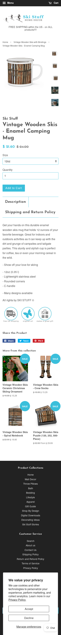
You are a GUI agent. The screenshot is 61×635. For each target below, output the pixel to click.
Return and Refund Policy (30, 559)
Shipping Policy (30, 554)
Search (30, 541)
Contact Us (30, 550)
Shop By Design (30, 510)
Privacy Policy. (17, 600)
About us (30, 545)
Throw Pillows (30, 483)
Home (5, 42)
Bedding (30, 492)
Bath (30, 488)
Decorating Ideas (30, 519)
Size (5, 155)
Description (15, 202)
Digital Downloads (30, 515)
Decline (29, 618)
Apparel (30, 501)
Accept (29, 609)
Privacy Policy (30, 568)
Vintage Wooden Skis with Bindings (30, 42)
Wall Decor (30, 479)
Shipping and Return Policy (30, 212)
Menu (10, 2)
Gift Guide (30, 506)
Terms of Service (30, 563)
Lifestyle (30, 497)
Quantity (8, 170)
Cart (55, 2)
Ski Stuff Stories (30, 524)
